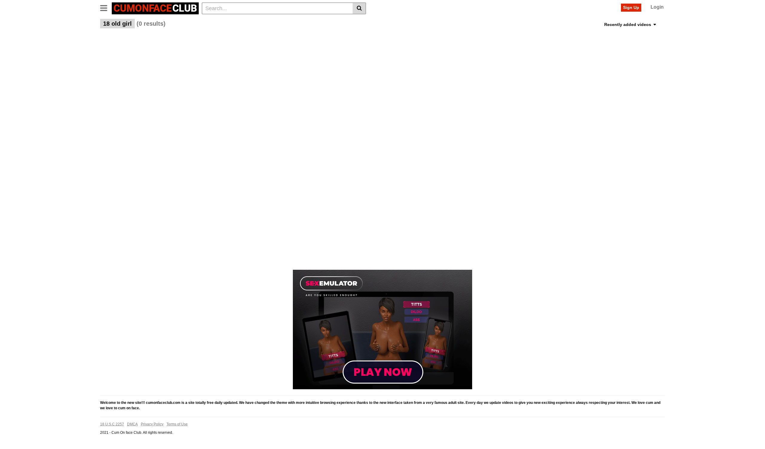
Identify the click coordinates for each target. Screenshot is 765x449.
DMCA (132, 424)
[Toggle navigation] (106, 7)
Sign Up (631, 7)
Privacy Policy (152, 424)
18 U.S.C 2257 (112, 424)
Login (657, 7)
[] (359, 8)
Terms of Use (177, 424)
